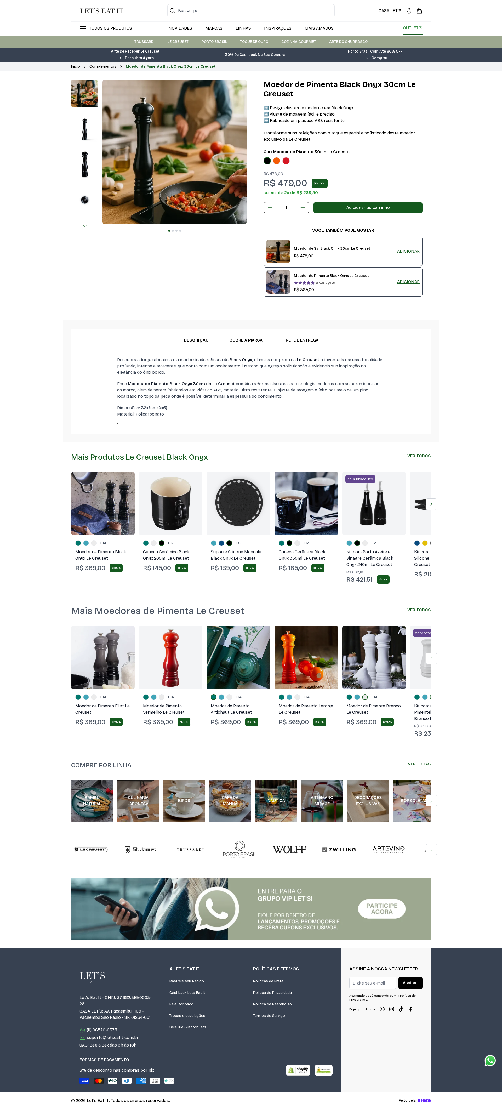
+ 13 (306, 543)
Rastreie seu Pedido (186, 981)
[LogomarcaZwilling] (339, 849)
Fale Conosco (181, 1004)
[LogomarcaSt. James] (140, 849)
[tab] (169, 231)
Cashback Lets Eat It (187, 993)
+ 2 (373, 543)
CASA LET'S (390, 10)
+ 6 (238, 543)
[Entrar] (409, 11)
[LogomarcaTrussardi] (190, 849)
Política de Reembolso (272, 1004)
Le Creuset (178, 41)
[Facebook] (410, 1009)
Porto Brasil (214, 41)
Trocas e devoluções (187, 1016)
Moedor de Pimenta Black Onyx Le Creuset (331, 276)
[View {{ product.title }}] (278, 251)
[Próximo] (84, 226)
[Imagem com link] (251, 909)
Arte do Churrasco (348, 41)
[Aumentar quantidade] (303, 207)
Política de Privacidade (272, 993)
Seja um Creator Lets (187, 1027)
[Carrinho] (419, 11)
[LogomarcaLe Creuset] (90, 849)
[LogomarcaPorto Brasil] (239, 849)
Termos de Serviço (269, 1016)
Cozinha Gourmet (298, 41)
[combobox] (251, 10)
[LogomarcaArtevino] (388, 849)
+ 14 (103, 543)
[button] (135, 57)
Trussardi (144, 41)
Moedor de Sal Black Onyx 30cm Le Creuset (332, 248)
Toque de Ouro (254, 41)
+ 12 (171, 543)
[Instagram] (392, 1009)
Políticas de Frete (268, 981)
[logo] (101, 11)
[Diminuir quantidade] (270, 207)
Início (75, 66)
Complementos (102, 66)
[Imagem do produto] (267, 160)
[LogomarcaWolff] (289, 849)
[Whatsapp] (382, 1009)
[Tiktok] (401, 1009)
